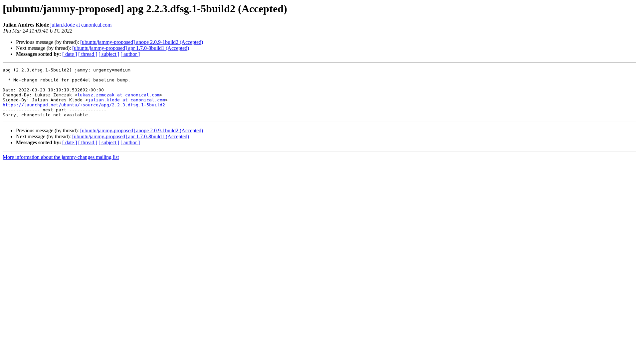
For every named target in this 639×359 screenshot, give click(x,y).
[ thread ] (87, 54)
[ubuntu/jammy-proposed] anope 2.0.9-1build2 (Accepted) (141, 42)
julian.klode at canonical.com (80, 25)
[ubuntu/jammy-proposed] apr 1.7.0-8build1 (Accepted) (130, 48)
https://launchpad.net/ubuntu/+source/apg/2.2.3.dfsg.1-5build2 (84, 104)
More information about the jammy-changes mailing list (61, 157)
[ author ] (130, 54)
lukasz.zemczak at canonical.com (118, 94)
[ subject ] (109, 54)
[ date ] (69, 54)
